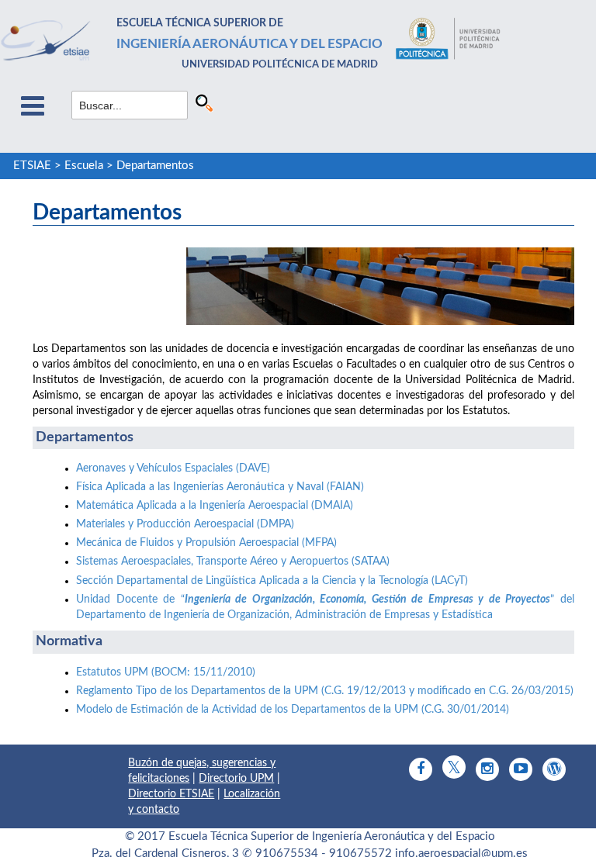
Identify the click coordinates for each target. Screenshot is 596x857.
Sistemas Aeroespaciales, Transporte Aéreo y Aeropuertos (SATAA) (233, 561)
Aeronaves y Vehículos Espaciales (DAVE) (173, 468)
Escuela (83, 165)
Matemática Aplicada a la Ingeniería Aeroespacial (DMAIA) (214, 505)
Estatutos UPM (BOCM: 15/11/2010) (165, 672)
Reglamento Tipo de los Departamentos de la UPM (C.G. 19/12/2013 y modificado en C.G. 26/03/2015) (324, 691)
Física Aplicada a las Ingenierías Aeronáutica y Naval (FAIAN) (220, 487)
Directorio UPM (236, 778)
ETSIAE (32, 165)
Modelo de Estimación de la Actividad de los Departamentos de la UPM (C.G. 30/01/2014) (292, 709)
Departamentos (155, 165)
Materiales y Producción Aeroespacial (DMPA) (185, 524)
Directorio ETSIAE (171, 794)
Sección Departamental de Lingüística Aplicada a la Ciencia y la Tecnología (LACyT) (272, 580)
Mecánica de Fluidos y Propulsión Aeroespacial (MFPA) (206, 542)
